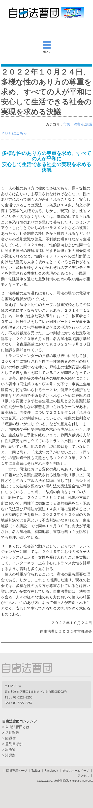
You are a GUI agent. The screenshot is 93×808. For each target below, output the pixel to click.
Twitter (35, 770)
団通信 (10, 738)
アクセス (83, 775)
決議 (88, 124)
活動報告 (12, 733)
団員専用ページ (16, 770)
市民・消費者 (73, 124)
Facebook (51, 770)
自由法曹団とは (17, 727)
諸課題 (10, 755)
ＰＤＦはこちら (14, 133)
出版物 (10, 749)
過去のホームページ (75, 770)
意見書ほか (14, 744)
